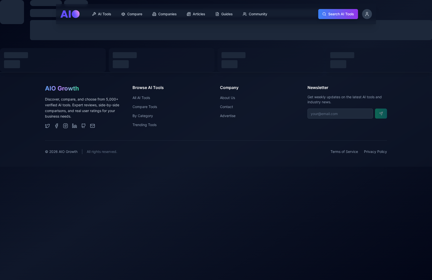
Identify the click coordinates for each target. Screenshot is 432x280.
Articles (199, 14)
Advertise (228, 116)
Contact (226, 107)
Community (258, 14)
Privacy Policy (375, 151)
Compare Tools (144, 107)
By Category (142, 116)
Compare (134, 14)
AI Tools (104, 14)
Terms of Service (344, 151)
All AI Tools (141, 98)
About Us (227, 98)
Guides (227, 14)
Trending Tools (144, 125)
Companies (167, 14)
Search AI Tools (341, 14)
